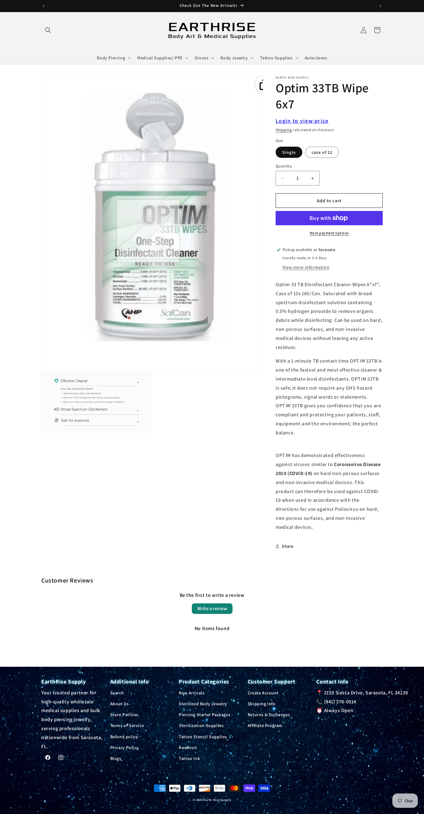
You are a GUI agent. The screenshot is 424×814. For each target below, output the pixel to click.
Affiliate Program (265, 725)
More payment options (329, 233)
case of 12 (322, 152)
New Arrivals (191, 692)
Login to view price (302, 120)
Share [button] (288, 546)
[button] (48, 30)
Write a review (212, 608)
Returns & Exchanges (269, 714)
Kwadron (188, 747)
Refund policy (124, 736)
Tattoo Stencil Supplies (203, 736)
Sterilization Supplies (201, 725)
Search (117, 692)
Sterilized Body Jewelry (203, 703)
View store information (305, 267)
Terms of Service (127, 725)
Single (289, 152)
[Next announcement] (380, 6)
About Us (119, 703)
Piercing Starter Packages (204, 714)
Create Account (263, 692)
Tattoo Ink (189, 758)
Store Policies (124, 714)
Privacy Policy (124, 747)
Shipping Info (262, 703)
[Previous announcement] (43, 6)
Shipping (284, 129)
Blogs (115, 758)
